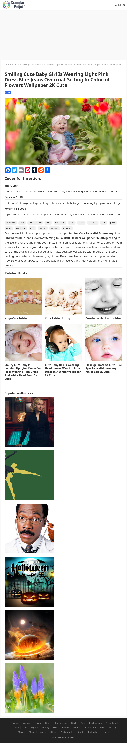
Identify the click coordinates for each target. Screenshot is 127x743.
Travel (106, 731)
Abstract (15, 722)
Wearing (67, 228)
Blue (48, 222)
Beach (48, 722)
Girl (104, 222)
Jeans (112, 222)
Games (76, 727)
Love (102, 727)
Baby (22, 222)
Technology (93, 731)
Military (112, 727)
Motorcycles (61, 722)
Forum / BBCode (15, 208)
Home (8, 64)
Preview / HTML (15, 197)
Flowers (93, 222)
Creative (15, 727)
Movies (21, 731)
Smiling (54, 228)
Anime (38, 722)
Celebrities (111, 722)
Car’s (82, 722)
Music (32, 731)
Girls (55, 727)
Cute (16, 64)
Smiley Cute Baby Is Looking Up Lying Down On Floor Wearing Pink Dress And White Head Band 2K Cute (23, 372)
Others (53, 731)
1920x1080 (10, 222)
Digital (34, 727)
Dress (81, 222)
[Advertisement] (63, 35)
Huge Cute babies (16, 318)
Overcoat (21, 228)
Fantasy (45, 727)
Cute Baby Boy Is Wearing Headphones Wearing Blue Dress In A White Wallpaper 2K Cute (63, 370)
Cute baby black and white (103, 318)
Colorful (60, 222)
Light (9, 228)
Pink (32, 228)
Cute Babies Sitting (57, 318)
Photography (67, 731)
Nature (42, 731)
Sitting (42, 228)
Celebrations (95, 722)
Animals (27, 722)
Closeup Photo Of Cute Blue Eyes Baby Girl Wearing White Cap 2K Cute (103, 368)
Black (73, 722)
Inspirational (90, 727)
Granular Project (67, 737)
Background (35, 222)
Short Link (11, 185)
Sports (81, 731)
